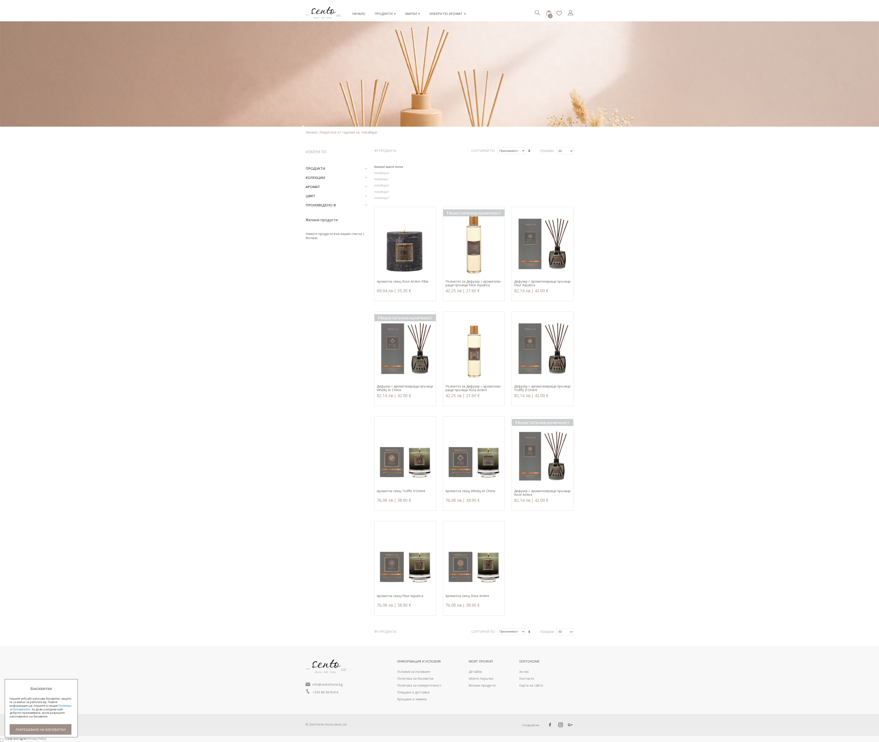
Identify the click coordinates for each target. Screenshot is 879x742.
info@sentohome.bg (327, 684)
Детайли (475, 671)
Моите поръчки (481, 678)
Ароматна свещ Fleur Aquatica (400, 596)
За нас (524, 671)
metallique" (381, 192)
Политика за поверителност (419, 685)
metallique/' (382, 185)
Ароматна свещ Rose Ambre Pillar (403, 282)
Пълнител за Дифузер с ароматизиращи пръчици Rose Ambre (473, 388)
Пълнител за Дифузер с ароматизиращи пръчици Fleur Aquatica (473, 283)
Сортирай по (483, 150)
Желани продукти (482, 685)
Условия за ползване (413, 671)
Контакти (526, 678)
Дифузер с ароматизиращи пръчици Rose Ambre (542, 492)
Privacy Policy (36, 739)
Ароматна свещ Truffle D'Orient (401, 491)
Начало (312, 132)
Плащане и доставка (413, 692)
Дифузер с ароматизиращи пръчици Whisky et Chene (405, 388)
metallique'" (382, 198)
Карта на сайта (531, 685)
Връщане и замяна (412, 699)
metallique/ (381, 173)
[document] (41, 710)
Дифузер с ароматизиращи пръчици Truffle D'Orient (542, 388)
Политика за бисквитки (415, 678)
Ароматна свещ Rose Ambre (467, 596)
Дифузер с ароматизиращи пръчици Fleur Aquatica (542, 283)
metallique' (381, 179)
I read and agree (25, 739)
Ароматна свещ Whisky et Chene (470, 491)
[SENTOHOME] (325, 9)
